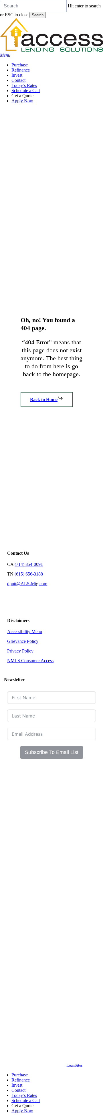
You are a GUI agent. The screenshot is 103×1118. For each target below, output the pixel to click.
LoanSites (74, 1065)
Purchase (19, 1074)
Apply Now (22, 1110)
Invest (16, 1085)
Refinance (20, 1080)
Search (37, 15)
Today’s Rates (24, 1095)
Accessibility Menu (24, 631)
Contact (18, 1090)
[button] (5, 55)
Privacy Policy (20, 651)
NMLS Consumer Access (30, 660)
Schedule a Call (25, 1100)
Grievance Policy (22, 641)
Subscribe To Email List (51, 752)
